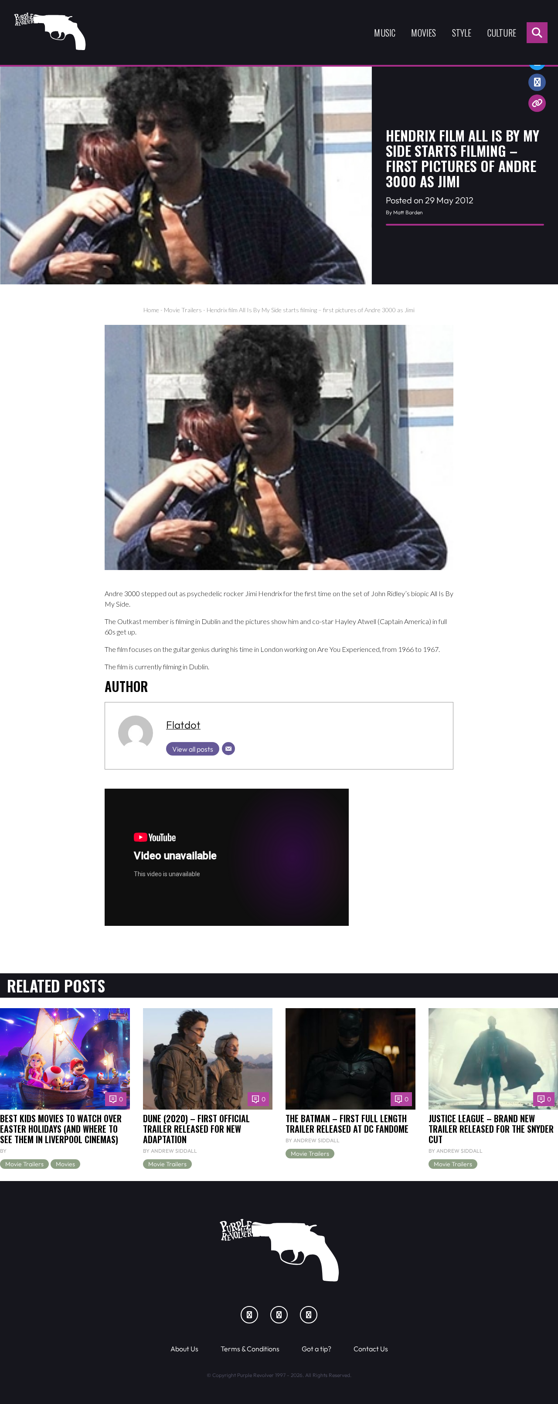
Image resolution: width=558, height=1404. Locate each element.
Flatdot (183, 724)
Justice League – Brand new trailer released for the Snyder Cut (491, 1129)
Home (151, 310)
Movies (423, 32)
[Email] (228, 748)
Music (384, 32)
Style (462, 32)
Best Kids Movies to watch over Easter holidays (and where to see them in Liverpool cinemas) (61, 1129)
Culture (501, 32)
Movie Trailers (183, 310)
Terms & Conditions (250, 1348)
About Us (184, 1348)
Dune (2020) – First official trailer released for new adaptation (196, 1129)
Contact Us (371, 1348)
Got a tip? (316, 1348)
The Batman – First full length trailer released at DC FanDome (347, 1123)
